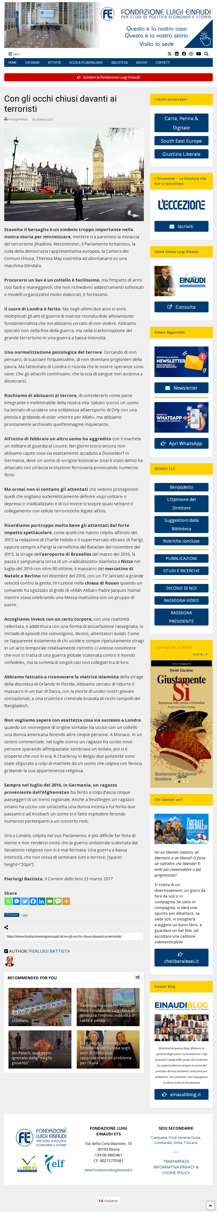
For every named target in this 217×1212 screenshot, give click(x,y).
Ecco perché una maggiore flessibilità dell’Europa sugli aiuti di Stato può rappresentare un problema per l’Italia (105, 1052)
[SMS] (58, 901)
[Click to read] (39, 1007)
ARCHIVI (141, 62)
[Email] (49, 901)
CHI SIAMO (32, 62)
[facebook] (184, 54)
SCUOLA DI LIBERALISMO (86, 62)
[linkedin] (177, 54)
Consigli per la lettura (174, 647)
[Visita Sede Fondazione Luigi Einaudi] (108, 46)
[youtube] (198, 54)
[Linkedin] (41, 901)
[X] (169, 54)
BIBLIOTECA (119, 62)
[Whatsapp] (8, 901)
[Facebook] (33, 901)
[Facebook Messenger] (16, 901)
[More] (66, 901)
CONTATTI (163, 62)
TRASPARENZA (176, 1161)
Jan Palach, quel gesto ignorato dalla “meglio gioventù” (32, 1057)
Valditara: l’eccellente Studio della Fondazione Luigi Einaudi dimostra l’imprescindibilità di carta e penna (107, 1013)
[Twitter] (25, 901)
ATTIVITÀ (54, 62)
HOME (12, 62)
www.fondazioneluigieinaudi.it (108, 1170)
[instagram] (191, 54)
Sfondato (20, 1020)
